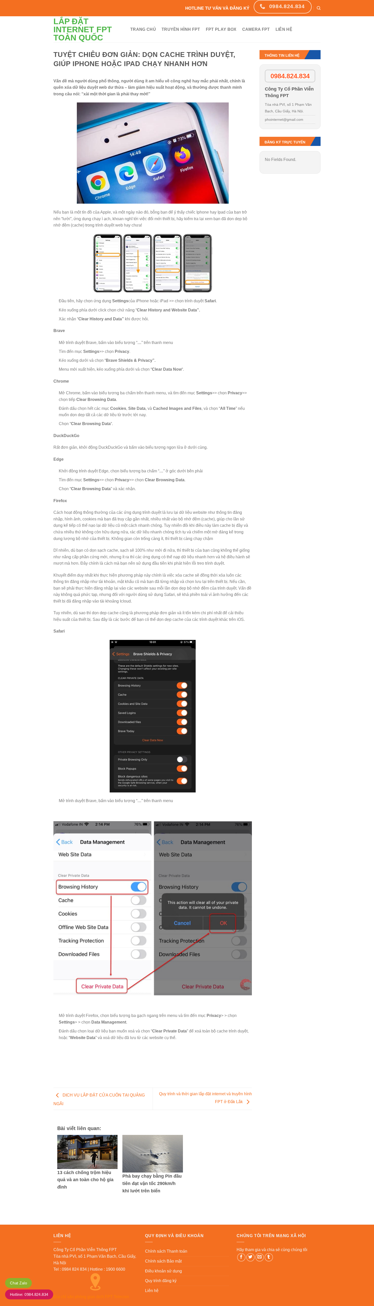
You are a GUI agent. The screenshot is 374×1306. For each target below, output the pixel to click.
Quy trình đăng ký (161, 1281)
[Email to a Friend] (259, 1257)
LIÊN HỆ (284, 29)
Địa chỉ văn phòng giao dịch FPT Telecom (91, 1297)
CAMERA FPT (256, 29)
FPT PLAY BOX (221, 29)
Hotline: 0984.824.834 (29, 1294)
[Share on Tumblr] (269, 1257)
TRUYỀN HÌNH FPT (181, 29)
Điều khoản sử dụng (163, 1271)
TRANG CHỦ (143, 29)
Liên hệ (152, 1290)
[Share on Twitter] (250, 1257)
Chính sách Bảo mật (163, 1261)
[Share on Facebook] (241, 1257)
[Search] (319, 8)
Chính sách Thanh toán (166, 1251)
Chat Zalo (18, 1283)
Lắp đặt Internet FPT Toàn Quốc (82, 29)
